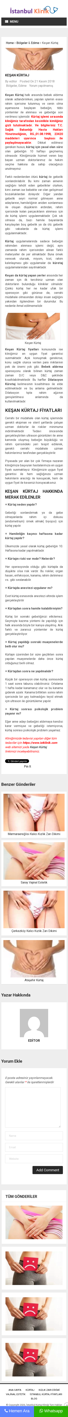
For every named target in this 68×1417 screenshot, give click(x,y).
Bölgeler (22, 43)
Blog (34, 1398)
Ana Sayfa (14, 1390)
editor (13, 81)
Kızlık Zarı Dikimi (49, 1390)
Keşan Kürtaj (38, 747)
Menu (14, 21)
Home (9, 43)
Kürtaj (30, 1390)
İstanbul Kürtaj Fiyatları (46, 1394)
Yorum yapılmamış (41, 86)
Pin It (27, 766)
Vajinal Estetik (16, 1394)
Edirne (35, 43)
